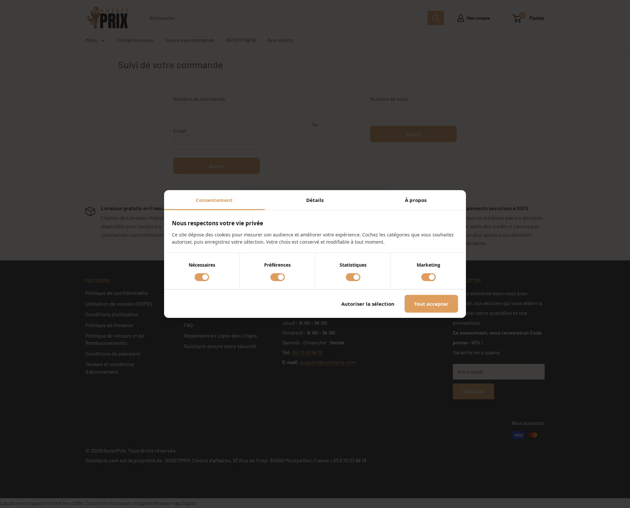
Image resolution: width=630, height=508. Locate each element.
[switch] (202, 277)
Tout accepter (431, 303)
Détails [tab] (315, 200)
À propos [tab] (416, 200)
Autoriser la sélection (367, 303)
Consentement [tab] (214, 200)
